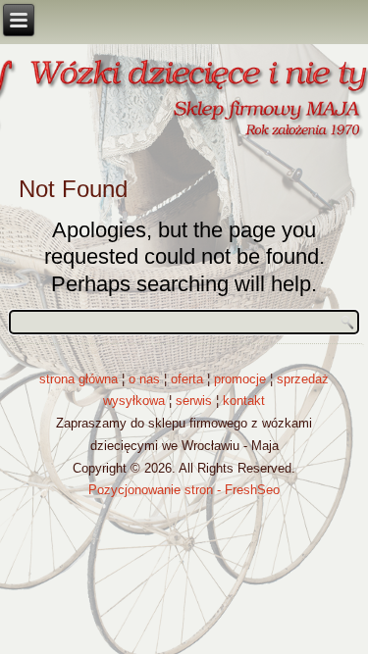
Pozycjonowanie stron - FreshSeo (184, 489)
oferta (187, 379)
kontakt (244, 400)
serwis (194, 400)
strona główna (78, 379)
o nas (144, 379)
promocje (240, 379)
